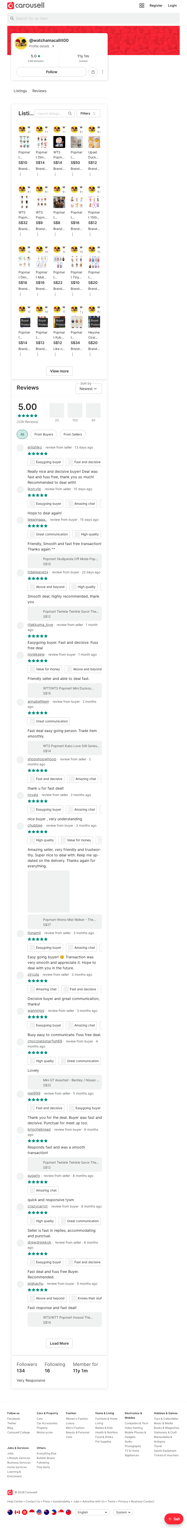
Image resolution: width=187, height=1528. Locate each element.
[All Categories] (142, 5)
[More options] (102, 72)
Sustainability (61, 1501)
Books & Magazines (166, 1427)
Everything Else (46, 1453)
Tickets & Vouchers (166, 1455)
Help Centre (15, 1501)
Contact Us (33, 1501)
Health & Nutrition (106, 1432)
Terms (111, 1501)
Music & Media (163, 1423)
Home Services (17, 1467)
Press (46, 1501)
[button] (66, 46)
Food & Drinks (104, 1437)
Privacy (123, 1501)
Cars (40, 1418)
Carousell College (18, 1432)
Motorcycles (45, 1432)
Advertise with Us (93, 1501)
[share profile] (93, 71)
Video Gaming (134, 1427)
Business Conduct (142, 1501)
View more (59, 371)
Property (42, 1427)
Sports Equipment (165, 1450)
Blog (10, 1427)
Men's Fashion (75, 1427)
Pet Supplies (103, 1441)
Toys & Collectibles (166, 1418)
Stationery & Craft (165, 1432)
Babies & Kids (104, 1427)
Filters (85, 113)
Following (43, 1462)
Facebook (13, 1418)
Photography (133, 1446)
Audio (128, 1441)
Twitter (11, 1423)
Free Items (43, 1467)
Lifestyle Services (18, 1458)
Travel (158, 1446)
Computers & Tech (136, 1423)
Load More (59, 1343)
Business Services (19, 1462)
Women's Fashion (77, 1418)
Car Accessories (47, 1423)
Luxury (70, 1423)
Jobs (10, 1453)
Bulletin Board (46, 1458)
